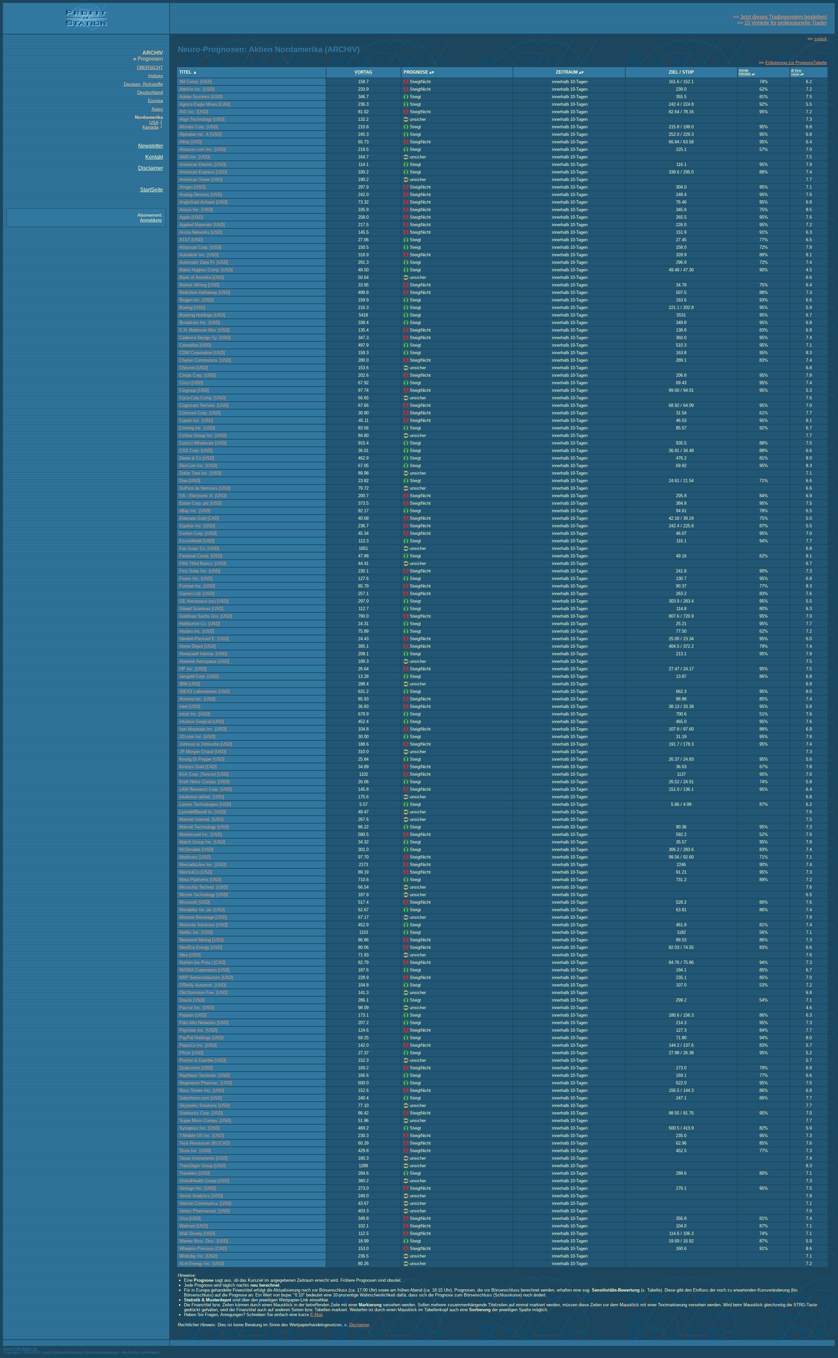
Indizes (155, 75)
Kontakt (154, 157)
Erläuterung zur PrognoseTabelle (796, 62)
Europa (155, 100)
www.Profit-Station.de (20, 1348)
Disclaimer (150, 168)
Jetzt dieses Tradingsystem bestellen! (783, 17)
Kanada (150, 127)
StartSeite (151, 189)
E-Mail (316, 1314)
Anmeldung (150, 220)
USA (153, 122)
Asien (157, 109)
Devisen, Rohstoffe (143, 84)
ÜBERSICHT (150, 67)
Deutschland (150, 92)
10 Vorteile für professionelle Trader (785, 23)
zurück (820, 38)
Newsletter (150, 146)
